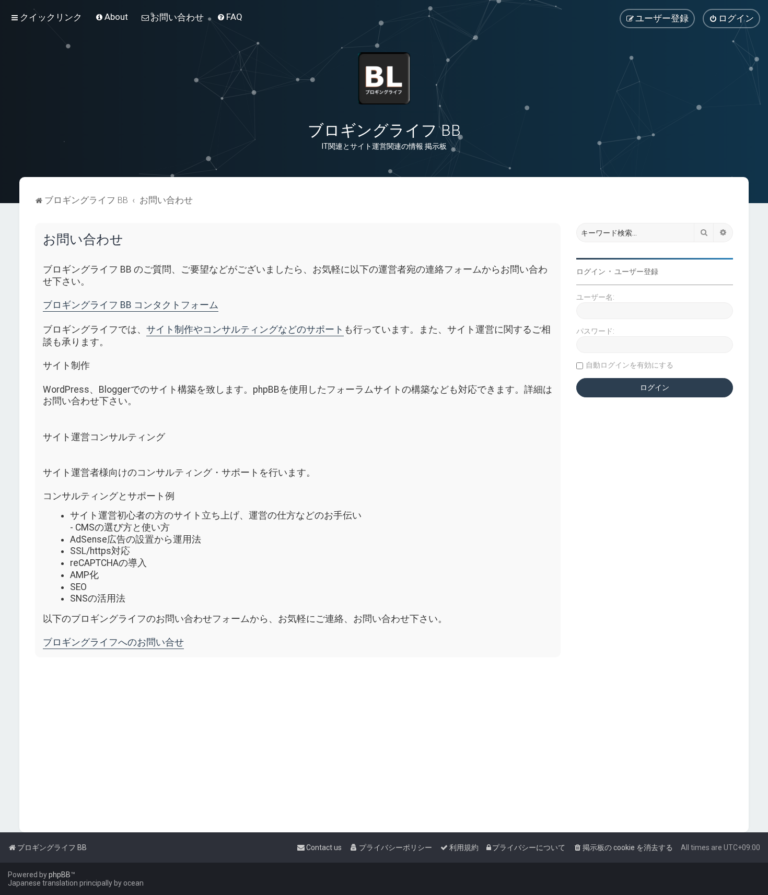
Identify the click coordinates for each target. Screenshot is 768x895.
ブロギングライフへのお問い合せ (113, 642)
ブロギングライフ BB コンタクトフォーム (130, 305)
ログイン (591, 271)
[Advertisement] (348, 738)
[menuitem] (111, 17)
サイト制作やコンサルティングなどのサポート (245, 329)
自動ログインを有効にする (629, 365)
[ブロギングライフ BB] (384, 78)
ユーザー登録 (636, 271)
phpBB (60, 874)
